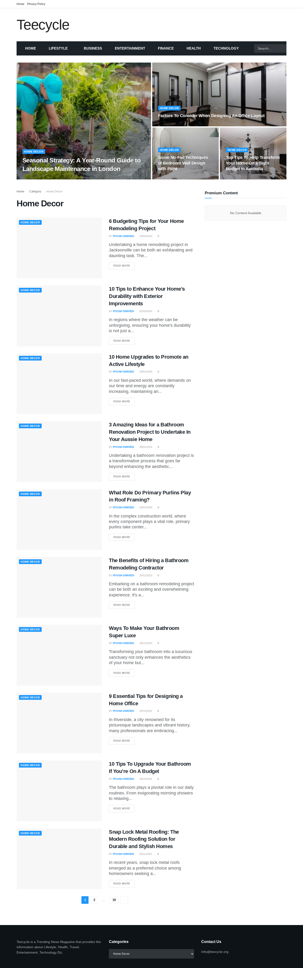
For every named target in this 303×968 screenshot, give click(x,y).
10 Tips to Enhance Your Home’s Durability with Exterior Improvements (147, 296)
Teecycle (43, 25)
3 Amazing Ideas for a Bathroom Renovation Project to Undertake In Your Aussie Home (150, 432)
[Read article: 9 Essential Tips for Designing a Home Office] (59, 723)
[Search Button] (292, 48)
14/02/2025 (167, 124)
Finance (166, 48)
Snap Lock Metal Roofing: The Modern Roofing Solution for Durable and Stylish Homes (144, 839)
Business (93, 48)
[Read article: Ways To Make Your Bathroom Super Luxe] (59, 655)
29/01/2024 (145, 371)
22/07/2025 (59, 178)
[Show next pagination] (124, 900)
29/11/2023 (145, 710)
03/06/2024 (167, 178)
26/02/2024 (145, 236)
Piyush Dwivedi (37, 178)
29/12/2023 (145, 575)
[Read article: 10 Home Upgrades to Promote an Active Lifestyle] (59, 383)
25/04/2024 (234, 178)
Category (35, 191)
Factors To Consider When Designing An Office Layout (211, 115)
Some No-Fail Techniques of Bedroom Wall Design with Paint (183, 163)
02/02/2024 (145, 311)
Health (194, 48)
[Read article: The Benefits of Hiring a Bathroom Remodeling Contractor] (59, 587)
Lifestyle (58, 48)
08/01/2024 (145, 447)
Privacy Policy (36, 4)
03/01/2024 (145, 507)
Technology (226, 48)
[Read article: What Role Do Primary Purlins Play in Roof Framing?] (59, 519)
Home (20, 4)
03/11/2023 (145, 854)
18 (114, 900)
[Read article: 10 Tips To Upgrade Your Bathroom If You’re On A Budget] (59, 790)
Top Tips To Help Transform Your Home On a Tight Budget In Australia (253, 163)
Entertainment (130, 48)
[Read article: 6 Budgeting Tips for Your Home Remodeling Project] (59, 248)
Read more (124, 265)
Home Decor (34, 151)
